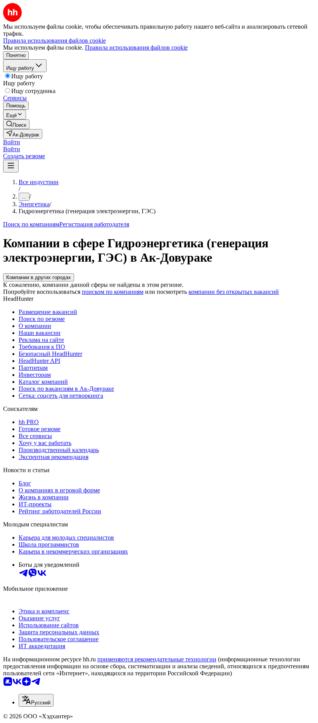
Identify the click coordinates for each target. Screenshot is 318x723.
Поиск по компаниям (31, 224)
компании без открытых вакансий (233, 291)
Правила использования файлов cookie (136, 47)
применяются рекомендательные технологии (156, 659)
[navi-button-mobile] (11, 166)
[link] (16, 124)
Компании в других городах (38, 277)
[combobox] (36, 700)
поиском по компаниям (112, 291)
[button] (11, 142)
